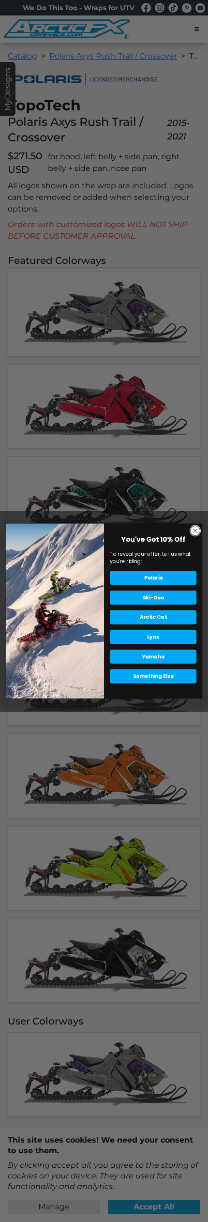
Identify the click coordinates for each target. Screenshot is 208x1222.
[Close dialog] (195, 530)
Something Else (153, 676)
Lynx (153, 637)
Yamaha (153, 656)
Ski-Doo (153, 597)
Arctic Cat (153, 617)
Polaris (153, 577)
